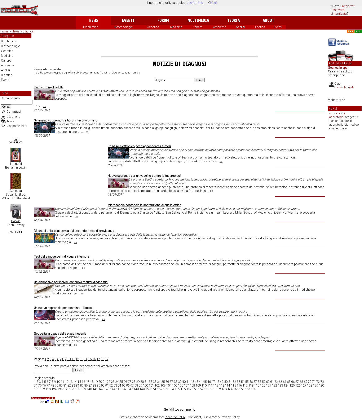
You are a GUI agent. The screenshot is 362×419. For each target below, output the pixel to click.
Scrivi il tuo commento (179, 409)
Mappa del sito (16, 126)
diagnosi (116, 72)
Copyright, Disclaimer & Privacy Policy (214, 417)
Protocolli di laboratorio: (336, 115)
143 (106, 389)
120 (262, 385)
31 (146, 382)
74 (35, 385)
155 (177, 389)
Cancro (198, 27)
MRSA (79, 72)
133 (48, 389)
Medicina (176, 27)
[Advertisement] (179, 44)
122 (274, 385)
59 (263, 382)
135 (59, 389)
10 (69, 359)
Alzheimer (105, 72)
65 (288, 382)
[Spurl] (67, 402)
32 (150, 382)
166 (241, 389)
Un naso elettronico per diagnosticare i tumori (139, 146)
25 (121, 382)
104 (168, 385)
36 (167, 382)
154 (171, 389)
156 (183, 389)
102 (157, 385)
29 (138, 382)
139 (83, 389)
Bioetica (259, 27)
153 (165, 389)
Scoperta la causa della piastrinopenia (60, 333)
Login (338, 87)
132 (42, 389)
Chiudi (212, 3)
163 (224, 389)
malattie (38, 72)
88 (94, 385)
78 (52, 385)
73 (322, 382)
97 (132, 385)
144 (112, 389)
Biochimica (90, 27)
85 (81, 385)
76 (44, 385)
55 (246, 382)
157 (188, 389)
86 (86, 385)
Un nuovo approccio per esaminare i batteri (63, 308)
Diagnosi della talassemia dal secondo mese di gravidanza (74, 231)
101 (151, 385)
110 (204, 385)
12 (77, 359)
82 (69, 385)
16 (94, 359)
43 (196, 382)
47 (213, 382)
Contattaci (13, 111)
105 (174, 385)
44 (200, 382)
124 (286, 385)
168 (253, 389)
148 (136, 389)
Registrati (348, 6)
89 (98, 385)
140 (89, 389)
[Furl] (57, 402)
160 (206, 389)
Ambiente (219, 27)
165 (235, 389)
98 (136, 385)
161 (212, 389)
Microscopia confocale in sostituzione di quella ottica (144, 205)
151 (153, 389)
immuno (94, 72)
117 (245, 385)
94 (119, 385)
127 (303, 385)
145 (118, 389)
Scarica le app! (338, 68)
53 (238, 382)
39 (179, 382)
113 (221, 385)
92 (111, 385)
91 (107, 385)
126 (297, 385)
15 (90, 359)
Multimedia (198, 20)
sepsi (86, 72)
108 (192, 385)
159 (200, 389)
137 (71, 389)
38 (175, 382)
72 (318, 382)
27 (129, 382)
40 (184, 382)
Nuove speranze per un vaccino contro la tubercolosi (144, 176)
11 (73, 359)
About (268, 20)
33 (154, 382)
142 (100, 389)
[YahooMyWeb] (78, 402)
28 (133, 382)
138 (77, 389)
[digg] (42, 402)
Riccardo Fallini (175, 417)
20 (100, 382)
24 (117, 382)
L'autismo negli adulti (48, 87)
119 (256, 385)
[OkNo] (52, 402)
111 (209, 385)
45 (205, 382)
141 (95, 389)
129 (315, 385)
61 (272, 382)
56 (251, 382)
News (93, 20)
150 (147, 389)
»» (44, 106)
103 (162, 385)
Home (4, 31)
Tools (10, 121)
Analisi (240, 27)
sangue (126, 72)
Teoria (233, 20)
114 (227, 385)
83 (73, 385)
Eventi (128, 20)
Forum (163, 20)
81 (65, 385)
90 (102, 385)
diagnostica (68, 72)
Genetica (153, 27)
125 (292, 385)
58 (259, 382)
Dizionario (13, 116)
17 (98, 359)
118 (250, 385)
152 (159, 389)
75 (39, 385)
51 (230, 382)
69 (305, 382)
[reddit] (72, 402)
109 (198, 385)
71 (313, 382)
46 (209, 382)
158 (194, 389)
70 (309, 382)
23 (112, 382)
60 (267, 382)
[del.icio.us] (47, 402)
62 (276, 382)
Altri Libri (16, 232)
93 (115, 385)
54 (242, 382)
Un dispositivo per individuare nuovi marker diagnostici (71, 282)
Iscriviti (349, 87)
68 (301, 382)
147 (130, 389)
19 (106, 359)
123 (280, 385)
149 (142, 389)
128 (309, 385)
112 (215, 385)
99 (140, 385)
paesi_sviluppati (52, 72)
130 (321, 385)
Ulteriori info (195, 3)
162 (218, 389)
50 (226, 382)
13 (81, 359)
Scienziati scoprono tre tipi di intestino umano (65, 120)
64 (284, 382)
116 (239, 385)
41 (188, 382)
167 (247, 389)
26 (125, 382)
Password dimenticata (339, 11)
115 (233, 385)
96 (127, 385)
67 (297, 382)
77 (48, 385)
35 (163, 382)
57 (255, 382)
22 (108, 382)
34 (158, 382)
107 (186, 385)
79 (56, 385)
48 (217, 382)
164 (230, 389)
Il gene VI (16, 164)
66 (293, 382)
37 (171, 382)
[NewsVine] (62, 402)
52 (234, 382)
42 (192, 382)
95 (123, 385)
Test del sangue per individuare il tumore (61, 256)
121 (268, 385)
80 (60, 385)
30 (142, 382)
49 (221, 382)
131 (36, 389)
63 (280, 382)
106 (180, 385)
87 (90, 385)
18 (102, 359)
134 (54, 389)
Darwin (16, 221)
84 (77, 385)
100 (145, 385)
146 (124, 389)
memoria (136, 72)
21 (104, 382)
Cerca (5, 106)
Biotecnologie (123, 27)
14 (85, 359)
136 (65, 389)
